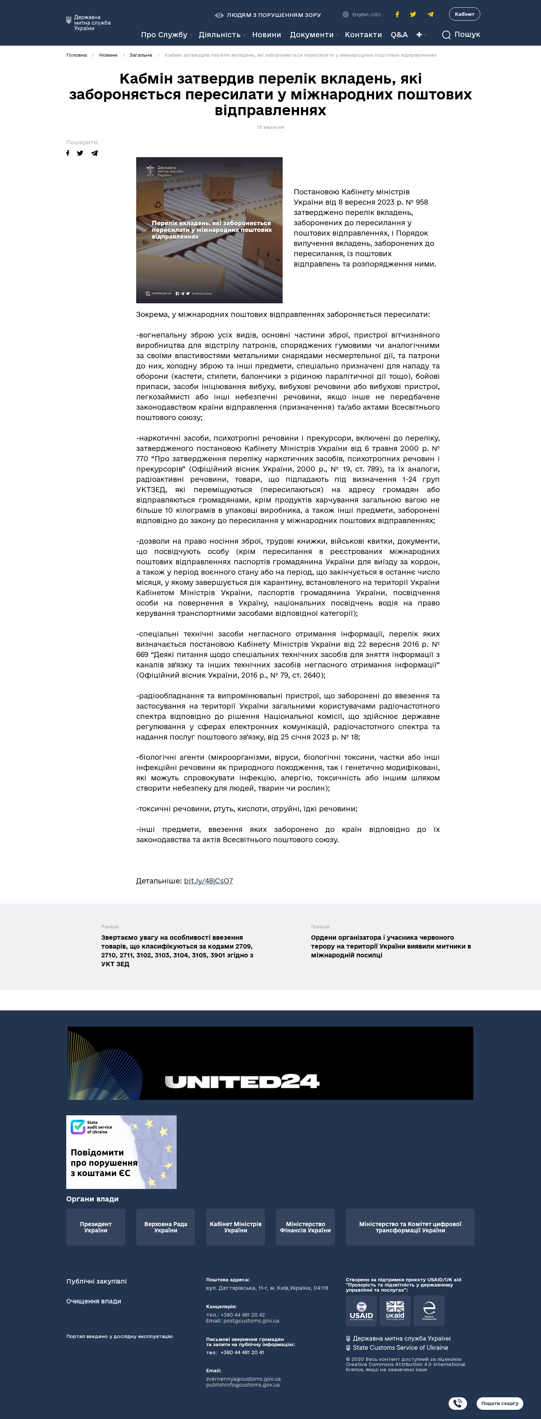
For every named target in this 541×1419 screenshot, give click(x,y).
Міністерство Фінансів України (305, 1227)
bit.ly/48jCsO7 (208, 881)
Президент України (96, 1227)
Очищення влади (94, 1301)
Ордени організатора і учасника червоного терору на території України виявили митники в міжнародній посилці (391, 946)
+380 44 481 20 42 (242, 1315)
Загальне (141, 54)
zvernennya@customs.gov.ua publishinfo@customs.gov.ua (243, 1382)
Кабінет (464, 14)
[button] (267, 15)
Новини (108, 54)
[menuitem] (266, 35)
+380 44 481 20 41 (241, 1352)
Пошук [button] (466, 34)
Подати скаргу (500, 1403)
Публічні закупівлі (96, 1281)
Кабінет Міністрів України (236, 1227)
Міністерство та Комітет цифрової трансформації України (410, 1227)
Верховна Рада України (165, 1227)
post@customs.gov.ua (251, 1321)
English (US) (366, 14)
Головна (76, 54)
